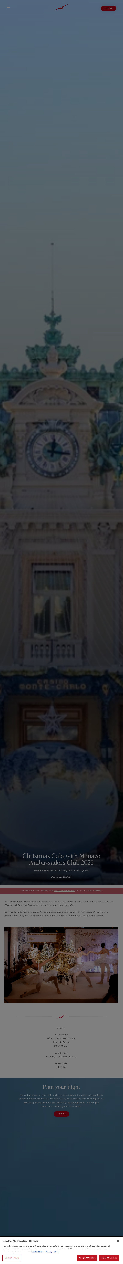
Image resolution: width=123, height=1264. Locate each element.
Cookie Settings (12, 1258)
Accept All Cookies (87, 1258)
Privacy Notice (51, 1252)
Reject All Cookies (109, 1258)
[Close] (118, 1241)
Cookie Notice (38, 1252)
